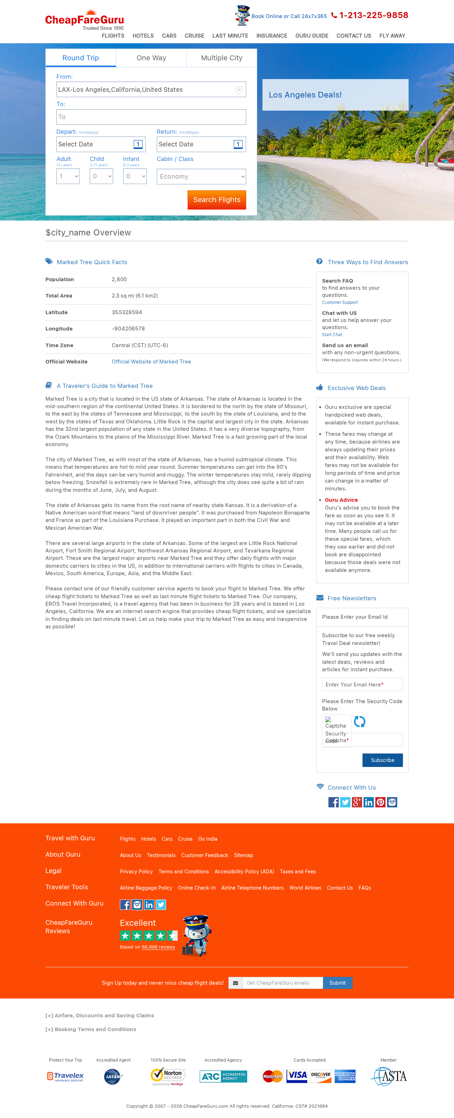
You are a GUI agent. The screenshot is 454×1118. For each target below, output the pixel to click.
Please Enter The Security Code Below (362, 705)
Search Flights (216, 199)
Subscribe (382, 760)
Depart (77, 131)
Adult (64, 161)
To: (60, 103)
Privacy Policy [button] (136, 871)
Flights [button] (113, 36)
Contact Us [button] (354, 36)
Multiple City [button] (222, 58)
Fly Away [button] (392, 36)
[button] (84, 19)
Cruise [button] (194, 36)
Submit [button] (338, 983)
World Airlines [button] (305, 888)
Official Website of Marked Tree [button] (151, 361)
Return (178, 131)
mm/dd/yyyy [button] (89, 132)
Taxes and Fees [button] (298, 871)
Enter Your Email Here (355, 685)
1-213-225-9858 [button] (374, 15)
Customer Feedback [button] (204, 855)
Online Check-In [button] (197, 888)
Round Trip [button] (80, 58)
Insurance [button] (271, 36)
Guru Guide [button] (311, 36)
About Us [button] (130, 855)
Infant (131, 161)
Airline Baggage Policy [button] (146, 888)
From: (64, 76)
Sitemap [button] (243, 855)
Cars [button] (169, 36)
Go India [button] (207, 839)
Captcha (337, 740)
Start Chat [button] (332, 334)
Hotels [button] (143, 36)
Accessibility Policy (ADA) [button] (244, 871)
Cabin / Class (175, 158)
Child (98, 161)
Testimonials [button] (161, 855)
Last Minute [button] (230, 36)
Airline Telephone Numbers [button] (252, 888)
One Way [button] (151, 58)
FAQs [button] (365, 888)
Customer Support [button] (340, 302)
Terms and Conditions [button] (184, 871)
